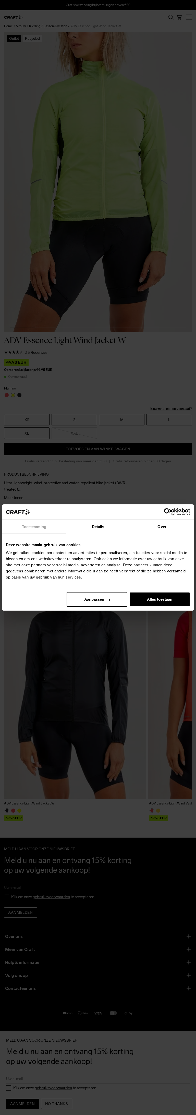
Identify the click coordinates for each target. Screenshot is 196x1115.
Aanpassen (94, 599)
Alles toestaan (159, 599)
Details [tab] (98, 526)
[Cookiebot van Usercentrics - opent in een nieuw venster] (167, 512)
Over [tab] (161, 526)
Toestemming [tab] (34, 526)
